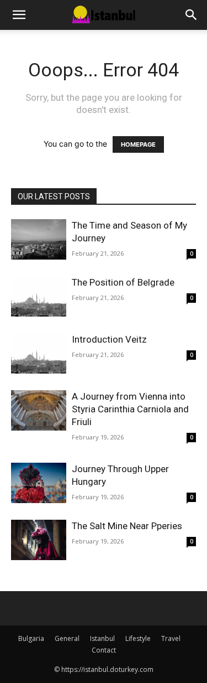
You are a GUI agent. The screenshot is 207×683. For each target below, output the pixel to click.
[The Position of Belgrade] (38, 296)
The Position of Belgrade (123, 282)
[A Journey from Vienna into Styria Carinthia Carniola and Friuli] (38, 410)
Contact (104, 650)
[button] (18, 15)
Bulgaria (31, 638)
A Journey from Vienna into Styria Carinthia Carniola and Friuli (130, 409)
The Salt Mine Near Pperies (127, 525)
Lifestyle (138, 638)
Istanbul (102, 638)
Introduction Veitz (109, 339)
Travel (171, 638)
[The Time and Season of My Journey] (38, 239)
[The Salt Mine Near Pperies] (38, 540)
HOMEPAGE (138, 144)
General (67, 638)
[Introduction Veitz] (38, 353)
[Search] (191, 15)
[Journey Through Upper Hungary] (38, 483)
